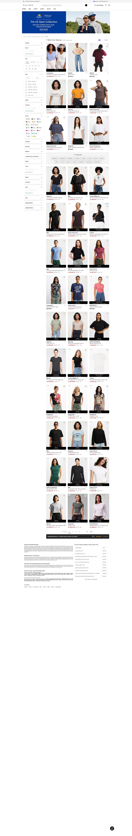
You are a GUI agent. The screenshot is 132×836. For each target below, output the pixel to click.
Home (24, 36)
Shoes (30, 586)
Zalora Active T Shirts (40, 575)
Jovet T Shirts (57, 574)
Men (30, 8)
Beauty (49, 8)
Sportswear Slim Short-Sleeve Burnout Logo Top (84, 576)
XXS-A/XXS (62, 158)
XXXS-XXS (54, 158)
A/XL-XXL (81, 161)
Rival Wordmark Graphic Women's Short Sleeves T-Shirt (86, 556)
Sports (42, 8)
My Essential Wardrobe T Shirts (51, 573)
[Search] (86, 5)
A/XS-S (84, 158)
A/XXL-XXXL (97, 161)
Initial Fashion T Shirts (35, 574)
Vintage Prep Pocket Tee (80, 553)
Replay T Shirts (70, 573)
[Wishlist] (106, 5)
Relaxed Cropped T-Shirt (80, 564)
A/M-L (56, 161)
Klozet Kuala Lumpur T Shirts (47, 574)
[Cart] (109, 5)
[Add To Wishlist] (65, 73)
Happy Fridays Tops (31, 580)
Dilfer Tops (59, 578)
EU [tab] (38, 62)
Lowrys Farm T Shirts (65, 574)
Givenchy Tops (53, 578)
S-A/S (90, 158)
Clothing (25, 586)
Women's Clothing (35, 36)
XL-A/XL (74, 161)
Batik (49, 586)
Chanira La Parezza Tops (64, 579)
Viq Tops (48, 580)
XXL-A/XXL (89, 161)
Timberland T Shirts (31, 575)
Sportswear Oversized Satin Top (81, 570)
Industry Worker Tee (79, 550)
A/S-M (95, 158)
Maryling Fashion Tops (53, 579)
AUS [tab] (27, 61)
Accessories (35, 586)
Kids (55, 8)
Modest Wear (58, 586)
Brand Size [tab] (33, 62)
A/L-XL (68, 161)
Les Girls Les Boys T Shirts (39, 573)
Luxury (36, 8)
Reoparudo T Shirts (62, 573)
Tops (42, 36)
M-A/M (101, 158)
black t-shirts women (37, 572)
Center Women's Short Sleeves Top (82, 559)
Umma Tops (43, 580)
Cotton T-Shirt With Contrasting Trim (82, 562)
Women (24, 8)
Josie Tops (38, 580)
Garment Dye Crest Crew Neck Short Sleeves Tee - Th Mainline (87, 573)
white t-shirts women (28, 572)
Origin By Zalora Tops (66, 578)
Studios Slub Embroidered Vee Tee (81, 567)
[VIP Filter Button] (99, 40)
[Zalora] (28, 5)
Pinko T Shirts (28, 574)
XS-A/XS (77, 158)
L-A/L (62, 161)
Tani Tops (47, 578)
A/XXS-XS (70, 158)
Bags (41, 586)
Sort (106, 40)
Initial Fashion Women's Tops (42, 579)
